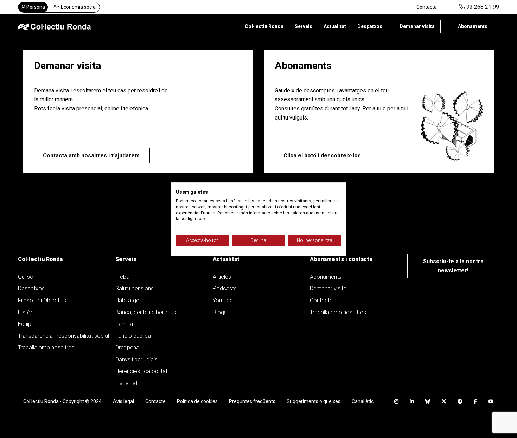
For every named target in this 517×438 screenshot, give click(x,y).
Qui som (28, 276)
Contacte (155, 401)
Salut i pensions (134, 288)
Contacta (426, 7)
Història (27, 312)
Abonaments (472, 26)
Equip (24, 324)
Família (124, 324)
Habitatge (127, 300)
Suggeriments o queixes (313, 401)
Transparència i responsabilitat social (63, 336)
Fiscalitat (126, 383)
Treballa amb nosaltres (46, 347)
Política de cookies (197, 401)
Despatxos (369, 26)
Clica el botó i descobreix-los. (323, 155)
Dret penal (127, 347)
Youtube (223, 300)
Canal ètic (363, 401)
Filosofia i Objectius (42, 300)
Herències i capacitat (141, 371)
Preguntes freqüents (252, 401)
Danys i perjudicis (136, 359)
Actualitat (335, 26)
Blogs (220, 312)
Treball (123, 276)
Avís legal (123, 401)
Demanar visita (417, 26)
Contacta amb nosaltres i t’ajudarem (92, 155)
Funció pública (133, 336)
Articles (222, 276)
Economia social (78, 7)
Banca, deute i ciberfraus (145, 312)
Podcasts (225, 288)
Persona (35, 7)
